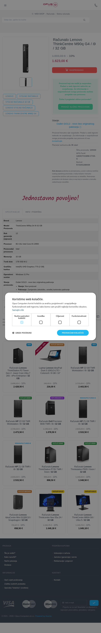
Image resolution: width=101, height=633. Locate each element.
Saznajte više (18, 310)
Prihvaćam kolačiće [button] (73, 332)
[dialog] (50, 316)
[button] (22, 332)
